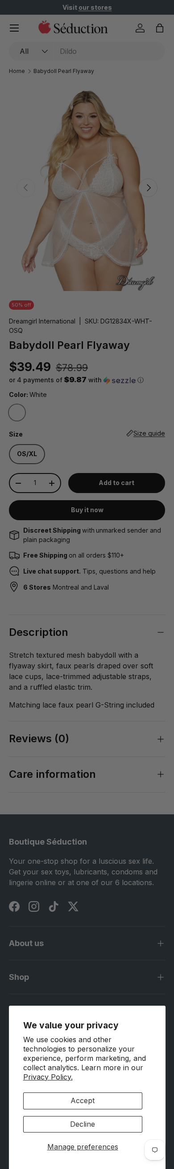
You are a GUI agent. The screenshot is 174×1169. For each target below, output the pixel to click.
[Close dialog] (161, 539)
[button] (103, 605)
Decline (82, 1124)
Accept (82, 1100)
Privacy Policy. (48, 1076)
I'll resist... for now (127, 629)
